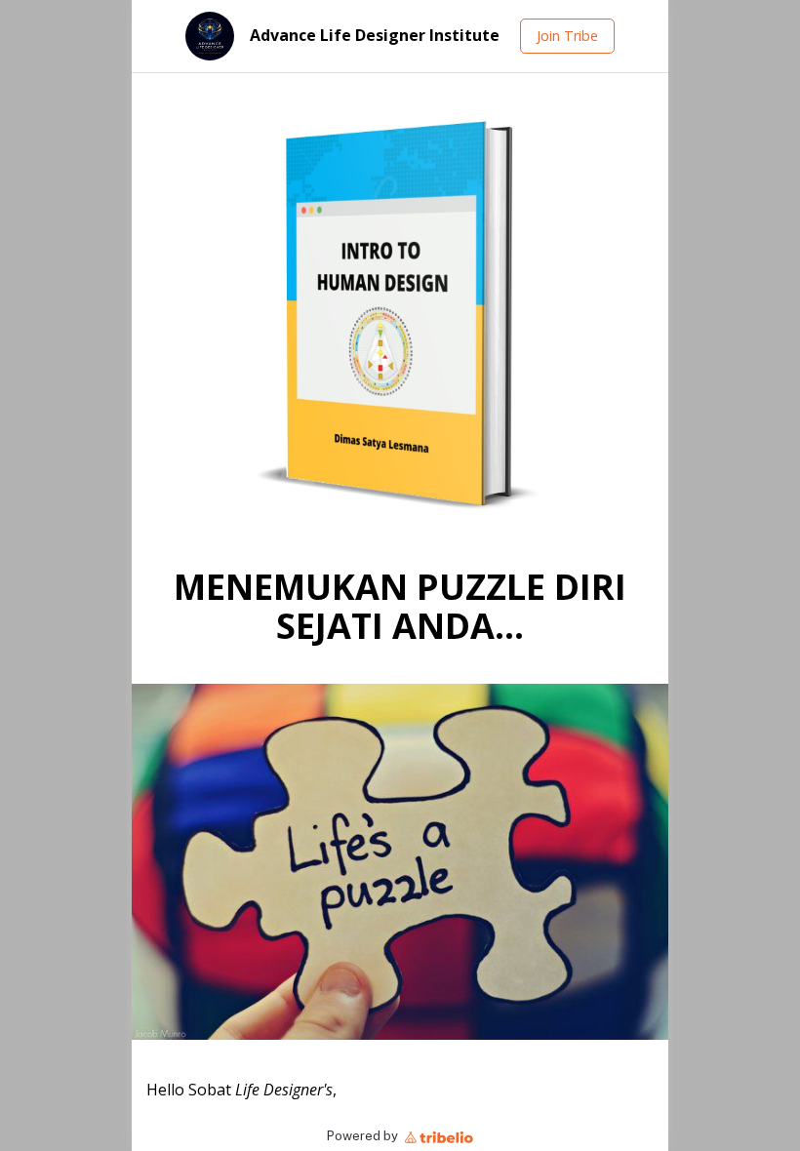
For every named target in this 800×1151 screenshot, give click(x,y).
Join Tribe (567, 35)
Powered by (364, 1136)
